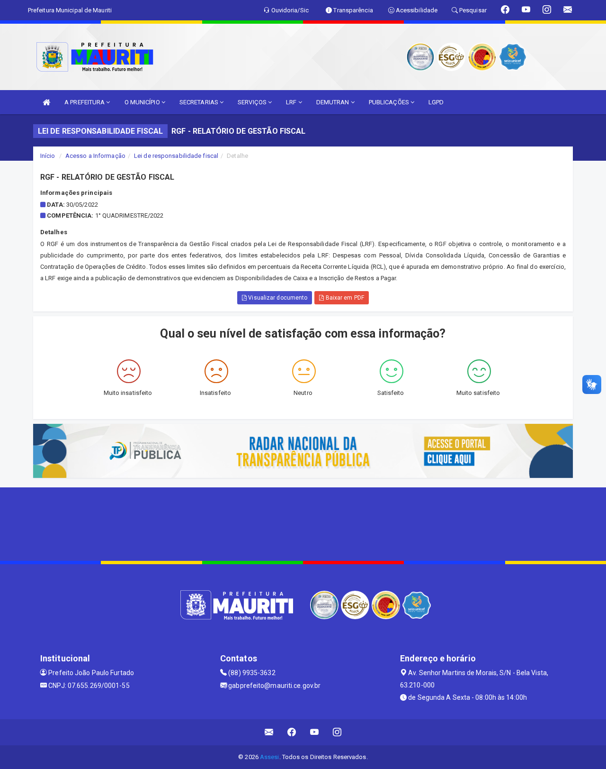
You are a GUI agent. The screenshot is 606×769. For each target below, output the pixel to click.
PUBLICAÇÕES (389, 102)
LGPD (436, 102)
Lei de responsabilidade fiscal (176, 155)
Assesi (269, 756)
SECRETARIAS (199, 102)
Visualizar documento (277, 297)
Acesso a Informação (95, 155)
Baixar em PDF (344, 297)
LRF (292, 102)
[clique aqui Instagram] (337, 732)
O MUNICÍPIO (143, 102)
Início (47, 155)
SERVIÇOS (253, 102)
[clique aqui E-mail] (269, 732)
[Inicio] (46, 102)
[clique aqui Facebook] (292, 732)
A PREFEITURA (85, 102)
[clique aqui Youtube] (314, 732)
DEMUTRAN (333, 102)
